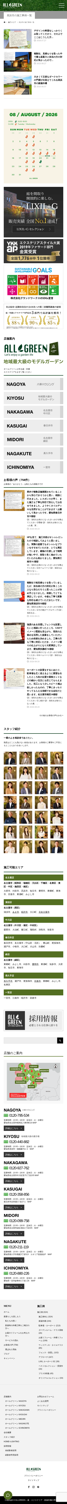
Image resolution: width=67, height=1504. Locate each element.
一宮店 (8, 992)
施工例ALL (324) (46, 1317)
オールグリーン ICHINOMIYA (17, 1428)
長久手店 (9, 975)
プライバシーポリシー (46, 1410)
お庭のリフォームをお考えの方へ (17, 1334)
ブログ (6, 1354)
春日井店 (9, 937)
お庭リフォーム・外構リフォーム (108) (51, 1339)
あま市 (15, 912)
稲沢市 (24, 912)
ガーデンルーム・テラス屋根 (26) (51, 1331)
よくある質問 (42, 1401)
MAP (35, 1123)
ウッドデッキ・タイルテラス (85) (51, 1346)
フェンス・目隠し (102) (49, 1352)
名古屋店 (9, 877)
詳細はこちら (11, 1128)
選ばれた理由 (10, 1349)
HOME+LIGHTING (11, 1441)
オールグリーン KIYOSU (15, 1406)
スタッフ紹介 (9, 1437)
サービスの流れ (11, 1340)
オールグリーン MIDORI (15, 1419)
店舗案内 (7, 1397)
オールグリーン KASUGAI (16, 1414)
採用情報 (7, 1446)
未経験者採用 (10, 1450)
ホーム (6, 1312)
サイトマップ (42, 1406)
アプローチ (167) (46, 1357)
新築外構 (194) (45, 1321)
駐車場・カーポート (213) (49, 1325)
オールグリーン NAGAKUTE (17, 1424)
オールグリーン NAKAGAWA (17, 1410)
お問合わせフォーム (45, 1397)
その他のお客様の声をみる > (51, 715)
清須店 (8, 902)
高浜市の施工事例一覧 (19, 15)
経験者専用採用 (11, 1455)
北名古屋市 (44, 912)
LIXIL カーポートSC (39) (49, 1361)
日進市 (37, 981)
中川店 (8, 920)
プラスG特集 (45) (46, 1373)
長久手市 (8, 981)
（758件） (24, 479)
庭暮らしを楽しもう (12, 1316)
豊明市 (35, 964)
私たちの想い (10, 1321)
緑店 (7, 954)
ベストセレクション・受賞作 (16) (51, 1367)
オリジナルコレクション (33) (51, 1378)
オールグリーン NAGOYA (15, 1401)
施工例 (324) (42, 1312)
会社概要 (7, 1432)
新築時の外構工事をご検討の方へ (17, 1326)
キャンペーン (9, 1358)
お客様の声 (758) (11, 1345)
